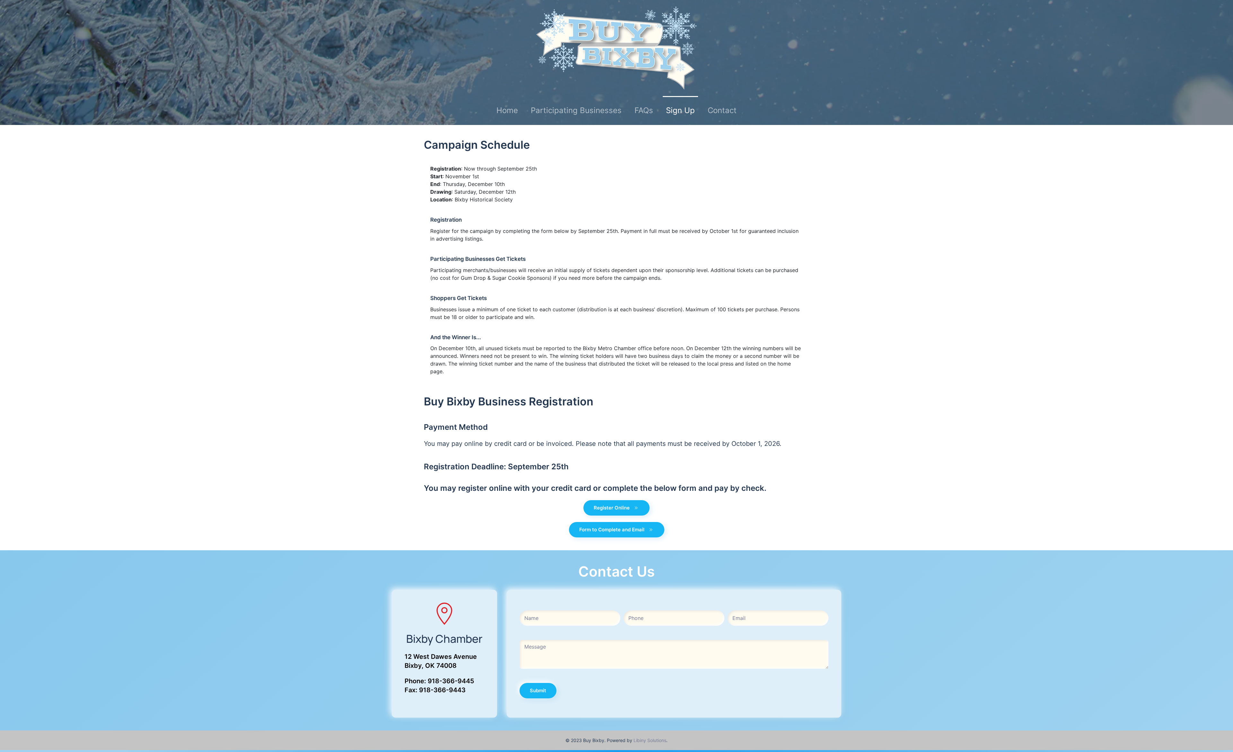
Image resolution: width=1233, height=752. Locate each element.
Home (507, 110)
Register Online (612, 508)
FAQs (643, 110)
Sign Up (680, 110)
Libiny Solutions (650, 740)
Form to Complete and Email (611, 529)
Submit (538, 690)
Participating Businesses (576, 110)
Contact (722, 110)
